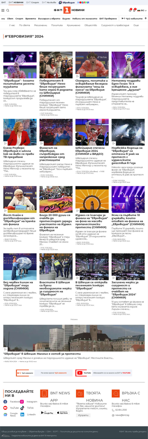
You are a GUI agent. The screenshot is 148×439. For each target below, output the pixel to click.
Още (136, 25)
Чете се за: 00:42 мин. (85, 305)
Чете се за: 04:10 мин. (85, 109)
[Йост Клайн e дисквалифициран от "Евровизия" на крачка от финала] (20, 199)
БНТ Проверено (108, 18)
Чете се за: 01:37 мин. (13, 241)
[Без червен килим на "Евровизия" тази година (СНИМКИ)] (20, 266)
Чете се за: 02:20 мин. (49, 249)
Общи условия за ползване (13, 432)
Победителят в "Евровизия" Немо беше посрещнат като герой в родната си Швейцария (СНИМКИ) (56, 88)
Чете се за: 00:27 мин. (13, 305)
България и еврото (49, 18)
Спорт (19, 18)
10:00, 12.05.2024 (47, 175)
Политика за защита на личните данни (79, 432)
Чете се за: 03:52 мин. (121, 314)
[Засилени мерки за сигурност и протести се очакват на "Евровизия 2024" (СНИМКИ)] (128, 266)
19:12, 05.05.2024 (83, 304)
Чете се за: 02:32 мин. (49, 115)
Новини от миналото (84, 18)
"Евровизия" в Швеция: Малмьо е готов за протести (42, 353)
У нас (12, 25)
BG (143, 10)
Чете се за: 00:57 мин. (121, 182)
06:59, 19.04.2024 (11, 362)
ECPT (55, 432)
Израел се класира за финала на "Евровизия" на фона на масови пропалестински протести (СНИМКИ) (91, 221)
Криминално (73, 25)
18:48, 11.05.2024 (10, 239)
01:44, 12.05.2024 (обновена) (87, 172)
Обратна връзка (36, 432)
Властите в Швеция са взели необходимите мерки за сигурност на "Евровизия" (55, 288)
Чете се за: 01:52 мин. (13, 176)
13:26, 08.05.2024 (119, 239)
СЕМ (49, 432)
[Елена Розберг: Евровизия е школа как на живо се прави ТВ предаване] (20, 132)
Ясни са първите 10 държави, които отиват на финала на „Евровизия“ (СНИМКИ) (128, 220)
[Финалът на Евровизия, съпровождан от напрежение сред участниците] (56, 132)
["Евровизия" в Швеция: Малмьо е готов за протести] (74, 338)
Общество (91, 25)
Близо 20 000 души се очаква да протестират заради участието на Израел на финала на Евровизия (55, 223)
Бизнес (66, 18)
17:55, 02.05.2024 (119, 313)
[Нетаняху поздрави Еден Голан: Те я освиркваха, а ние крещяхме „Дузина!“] (128, 65)
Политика (57, 25)
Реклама (74, 319)
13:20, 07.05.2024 (11, 304)
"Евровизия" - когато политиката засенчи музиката (18, 83)
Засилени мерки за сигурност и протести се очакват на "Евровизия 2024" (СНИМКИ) (125, 290)
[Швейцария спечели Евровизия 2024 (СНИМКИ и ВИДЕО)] (92, 132)
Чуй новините (134, 18)
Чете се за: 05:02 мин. (13, 106)
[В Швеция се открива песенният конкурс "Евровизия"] (92, 266)
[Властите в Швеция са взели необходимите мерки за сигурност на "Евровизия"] (56, 266)
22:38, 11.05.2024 (119, 181)
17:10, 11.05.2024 (46, 248)
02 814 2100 (121, 410)
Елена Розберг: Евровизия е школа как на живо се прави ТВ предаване (18, 152)
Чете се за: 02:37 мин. (49, 311)
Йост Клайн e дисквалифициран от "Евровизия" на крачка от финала (19, 220)
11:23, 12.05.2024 (10, 175)
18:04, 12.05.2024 (119, 107)
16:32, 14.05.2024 (11, 104)
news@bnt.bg (122, 415)
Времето (30, 18)
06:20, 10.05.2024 (83, 242)
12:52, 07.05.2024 (47, 310)
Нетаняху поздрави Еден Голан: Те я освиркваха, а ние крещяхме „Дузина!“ (126, 85)
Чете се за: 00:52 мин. (28, 362)
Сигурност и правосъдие (115, 25)
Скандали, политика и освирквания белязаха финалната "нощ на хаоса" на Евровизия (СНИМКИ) (91, 86)
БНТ (3, 2)
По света (24, 25)
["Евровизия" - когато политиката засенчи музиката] (20, 65)
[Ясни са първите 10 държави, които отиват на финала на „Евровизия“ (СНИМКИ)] (128, 199)
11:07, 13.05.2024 (46, 113)
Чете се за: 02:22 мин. (121, 241)
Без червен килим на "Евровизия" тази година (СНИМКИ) (18, 285)
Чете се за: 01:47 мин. (121, 109)
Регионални (40, 25)
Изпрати (83, 415)
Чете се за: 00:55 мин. (49, 177)
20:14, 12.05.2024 (83, 108)
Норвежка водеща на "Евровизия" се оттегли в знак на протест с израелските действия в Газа (127, 155)
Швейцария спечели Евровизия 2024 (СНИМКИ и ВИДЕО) (89, 151)
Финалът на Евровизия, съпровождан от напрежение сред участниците (52, 154)
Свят (10, 18)
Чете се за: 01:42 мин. (85, 173)
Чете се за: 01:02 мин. (85, 244)
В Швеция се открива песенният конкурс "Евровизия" (91, 285)
